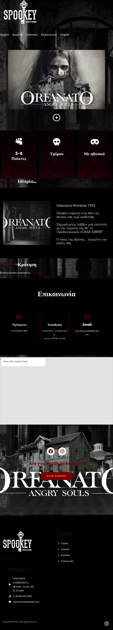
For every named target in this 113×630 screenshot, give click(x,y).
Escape (36, 272)
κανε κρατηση (56, 476)
